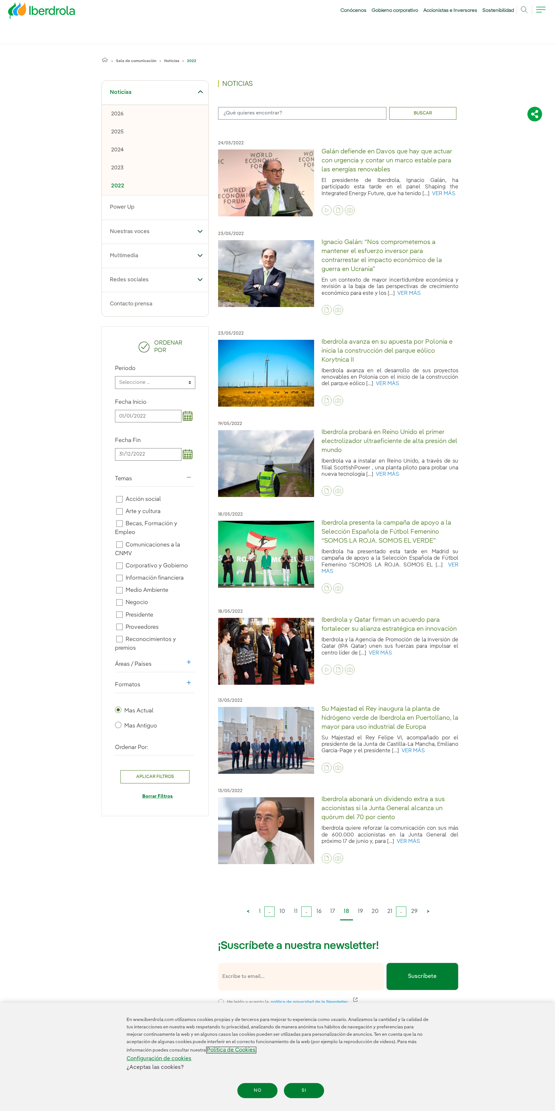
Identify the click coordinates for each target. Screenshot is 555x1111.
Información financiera (155, 578)
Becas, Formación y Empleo (146, 528)
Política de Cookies (231, 1050)
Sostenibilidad (498, 10)
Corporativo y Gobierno (157, 566)
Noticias (171, 61)
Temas (155, 480)
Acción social (143, 499)
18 (346, 911)
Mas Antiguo (140, 726)
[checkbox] (119, 499)
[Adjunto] (338, 210)
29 (414, 911)
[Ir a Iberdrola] (32, 12)
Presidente (139, 615)
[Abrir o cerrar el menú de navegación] (541, 13)
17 (332, 911)
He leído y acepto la (334, 1001)
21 (389, 911)
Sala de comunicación (136, 61)
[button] (200, 92)
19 (360, 911)
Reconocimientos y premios (145, 644)
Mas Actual (139, 711)
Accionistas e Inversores (450, 10)
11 (296, 911)
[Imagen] (350, 210)
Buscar (423, 113)
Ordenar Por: (131, 747)
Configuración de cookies (159, 1058)
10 (282, 911)
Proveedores (142, 627)
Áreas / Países (155, 665)
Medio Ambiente (147, 590)
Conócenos (353, 10)
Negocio (137, 602)
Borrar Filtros (157, 796)
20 (375, 911)
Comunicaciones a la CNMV (148, 549)
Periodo (125, 368)
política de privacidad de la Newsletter (313, 1001)
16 (319, 911)
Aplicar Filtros (155, 776)
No (257, 1090)
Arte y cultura (143, 511)
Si (304, 1090)
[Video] (327, 210)
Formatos (155, 686)
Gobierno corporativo (395, 10)
